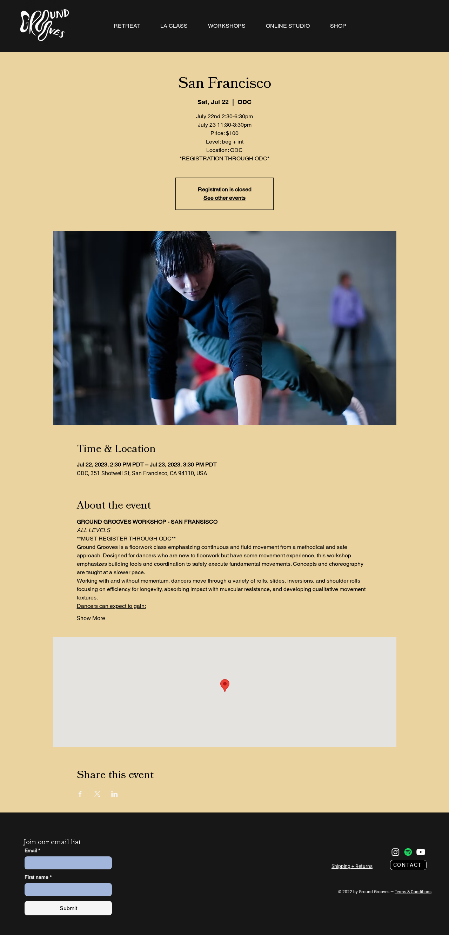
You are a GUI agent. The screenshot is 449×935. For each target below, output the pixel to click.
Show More (91, 618)
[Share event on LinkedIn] (114, 794)
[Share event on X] (97, 794)
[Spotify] (408, 852)
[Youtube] (421, 852)
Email (32, 850)
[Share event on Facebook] (80, 794)
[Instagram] (395, 852)
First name (38, 877)
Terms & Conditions (413, 891)
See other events (224, 197)
